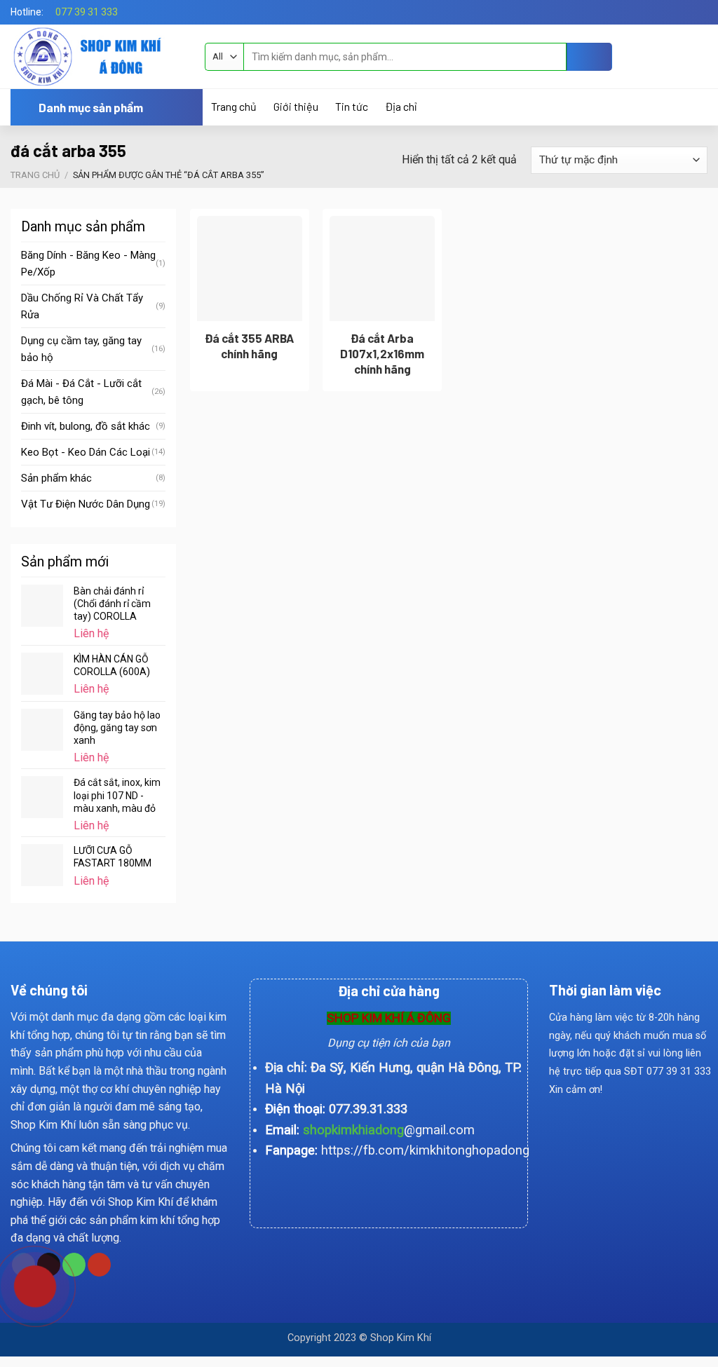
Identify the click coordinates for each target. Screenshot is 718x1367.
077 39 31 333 (86, 12)
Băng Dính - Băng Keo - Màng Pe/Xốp (88, 263)
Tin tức (351, 106)
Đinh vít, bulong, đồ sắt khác (85, 426)
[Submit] (589, 57)
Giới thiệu (295, 106)
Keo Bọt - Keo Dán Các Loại (85, 452)
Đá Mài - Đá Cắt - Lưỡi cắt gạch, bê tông (81, 392)
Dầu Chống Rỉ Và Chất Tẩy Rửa (82, 306)
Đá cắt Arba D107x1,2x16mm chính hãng (382, 353)
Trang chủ (234, 106)
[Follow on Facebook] (687, 12)
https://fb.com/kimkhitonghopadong (425, 1150)
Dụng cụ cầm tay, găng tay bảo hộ (81, 349)
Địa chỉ (400, 106)
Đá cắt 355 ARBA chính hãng (249, 345)
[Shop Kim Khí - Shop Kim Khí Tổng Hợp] (97, 56)
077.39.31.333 (368, 1108)
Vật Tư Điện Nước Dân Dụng (85, 504)
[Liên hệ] (24, 1284)
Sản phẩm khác (56, 478)
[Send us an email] (700, 12)
